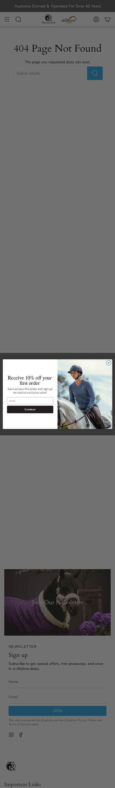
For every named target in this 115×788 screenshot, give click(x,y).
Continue (30, 409)
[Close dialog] (108, 362)
